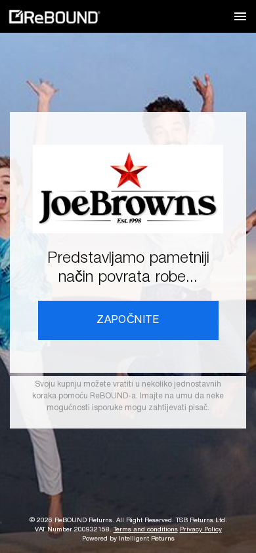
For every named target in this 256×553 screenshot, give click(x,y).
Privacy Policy (201, 530)
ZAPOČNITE (128, 320)
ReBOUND (54, 16)
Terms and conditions (146, 530)
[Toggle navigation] (240, 16)
